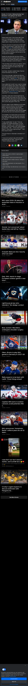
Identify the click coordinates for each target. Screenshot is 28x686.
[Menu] (1, 1)
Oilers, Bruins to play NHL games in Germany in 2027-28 (13, 353)
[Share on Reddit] (9, 145)
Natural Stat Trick (13, 91)
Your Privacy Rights (14, 684)
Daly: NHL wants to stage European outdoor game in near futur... (14, 278)
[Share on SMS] (21, 145)
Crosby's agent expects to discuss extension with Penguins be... (12, 489)
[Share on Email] (18, 145)
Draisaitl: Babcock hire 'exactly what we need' (13, 253)
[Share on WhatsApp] (15, 145)
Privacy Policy (13, 676)
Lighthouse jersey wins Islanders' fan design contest (13, 304)
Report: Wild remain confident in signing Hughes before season (12, 154)
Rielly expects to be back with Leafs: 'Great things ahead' (13, 378)
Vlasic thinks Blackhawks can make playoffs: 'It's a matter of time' (13, 164)
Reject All (14, 681)
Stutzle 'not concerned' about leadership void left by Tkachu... (14, 228)
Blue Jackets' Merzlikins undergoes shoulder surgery (12, 329)
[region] (14, 675)
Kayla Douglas (4, 17)
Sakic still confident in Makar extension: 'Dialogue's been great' (13, 160)
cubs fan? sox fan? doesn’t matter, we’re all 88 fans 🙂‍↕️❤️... (14, 461)
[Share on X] (6, 145)
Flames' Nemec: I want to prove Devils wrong (12, 157)
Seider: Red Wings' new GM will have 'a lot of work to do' (13, 167)
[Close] (25, 665)
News (13, 4)
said (10, 47)
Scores (8, 4)
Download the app (22, 1)
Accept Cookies (14, 678)
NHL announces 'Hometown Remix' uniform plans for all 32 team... (13, 430)
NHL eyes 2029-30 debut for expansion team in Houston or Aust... (13, 202)
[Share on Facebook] (12, 145)
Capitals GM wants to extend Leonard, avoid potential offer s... (13, 404)
